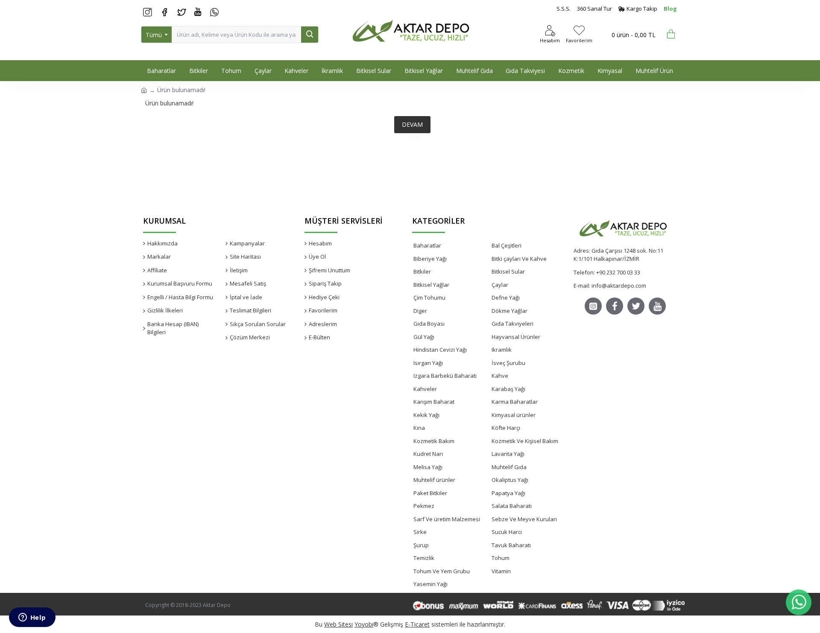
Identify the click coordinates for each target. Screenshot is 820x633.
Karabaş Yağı (508, 389)
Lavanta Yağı (508, 454)
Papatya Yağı (508, 493)
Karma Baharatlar (515, 401)
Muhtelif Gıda (509, 467)
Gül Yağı (423, 337)
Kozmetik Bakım (433, 441)
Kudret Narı (428, 454)
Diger (420, 311)
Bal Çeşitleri (506, 245)
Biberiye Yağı (430, 259)
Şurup (421, 545)
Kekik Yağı (426, 415)
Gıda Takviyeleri (512, 323)
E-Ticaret (417, 624)
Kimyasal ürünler (514, 415)
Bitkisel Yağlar (431, 285)
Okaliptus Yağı (510, 480)
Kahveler (425, 389)
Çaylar (500, 285)
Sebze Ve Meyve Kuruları (524, 519)
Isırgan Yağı (428, 363)
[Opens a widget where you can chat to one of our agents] (32, 618)
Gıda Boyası (429, 323)
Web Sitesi (338, 624)
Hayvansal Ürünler (516, 337)
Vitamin (501, 571)
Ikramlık (502, 349)
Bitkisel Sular (508, 271)
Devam (412, 124)
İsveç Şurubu (508, 363)
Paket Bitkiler (430, 493)
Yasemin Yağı (430, 584)
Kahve (500, 375)
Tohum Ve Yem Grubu (441, 571)
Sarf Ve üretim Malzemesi (446, 519)
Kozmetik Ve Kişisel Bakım (525, 441)
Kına (419, 428)
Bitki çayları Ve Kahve (519, 259)
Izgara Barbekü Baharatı (445, 375)
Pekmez (423, 506)
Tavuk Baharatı (511, 545)
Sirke (420, 532)
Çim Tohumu (429, 297)
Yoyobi (363, 624)
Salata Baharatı (512, 506)
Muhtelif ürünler (434, 480)
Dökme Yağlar (509, 311)
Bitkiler (422, 271)
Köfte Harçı (506, 428)
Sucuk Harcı (507, 532)
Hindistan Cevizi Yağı (440, 349)
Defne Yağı (506, 297)
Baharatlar (427, 245)
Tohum (501, 558)
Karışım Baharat (433, 401)
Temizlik (423, 558)
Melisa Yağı (427, 467)
